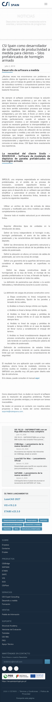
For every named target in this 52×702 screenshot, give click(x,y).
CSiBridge (6, 563)
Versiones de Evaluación (11, 629)
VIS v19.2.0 (10, 505)
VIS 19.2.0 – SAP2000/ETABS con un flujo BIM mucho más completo (30, 430)
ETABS (5, 570)
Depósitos (7, 529)
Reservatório (32, 520)
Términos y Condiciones (28, 691)
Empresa (5, 544)
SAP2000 (43, 520)
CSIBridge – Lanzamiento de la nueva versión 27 (28, 445)
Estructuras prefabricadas (31, 529)
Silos (16, 529)
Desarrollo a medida (33, 524)
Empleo (5, 552)
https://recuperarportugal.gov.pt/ (14, 681)
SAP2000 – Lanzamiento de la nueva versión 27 (28, 474)
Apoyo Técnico (7, 644)
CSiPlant (5, 585)
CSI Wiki (5, 636)
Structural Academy (9, 625)
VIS (3, 578)
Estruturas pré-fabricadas (13, 524)
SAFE (4, 574)
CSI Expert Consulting (10, 596)
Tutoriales (5, 633)
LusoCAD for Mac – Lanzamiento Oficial (30, 459)
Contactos (6, 548)
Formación (6, 604)
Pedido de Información (10, 614)
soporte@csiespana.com (12, 411)
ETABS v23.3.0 (12, 511)
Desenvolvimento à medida (13, 520)
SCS (4, 581)
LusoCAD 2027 (12, 499)
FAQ (3, 640)
